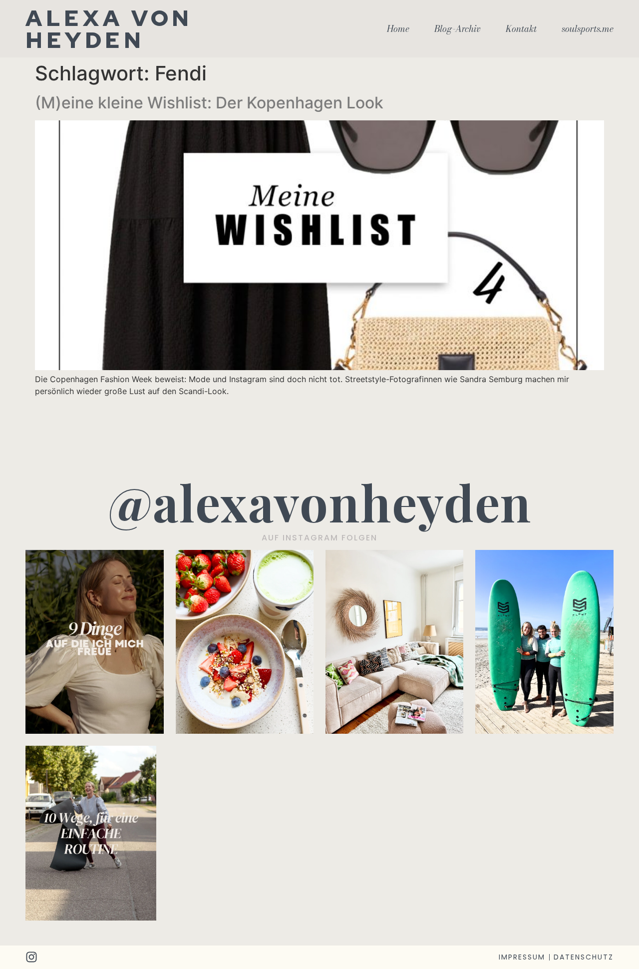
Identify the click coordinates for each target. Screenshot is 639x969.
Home (398, 29)
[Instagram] (31, 957)
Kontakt (521, 29)
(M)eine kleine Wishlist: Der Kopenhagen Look (209, 102)
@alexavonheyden (320, 502)
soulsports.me (588, 29)
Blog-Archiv (457, 29)
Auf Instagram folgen (319, 537)
